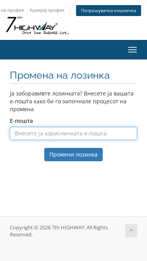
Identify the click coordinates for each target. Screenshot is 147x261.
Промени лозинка (73, 154)
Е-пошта (21, 120)
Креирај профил (47, 10)
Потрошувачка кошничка (108, 10)
